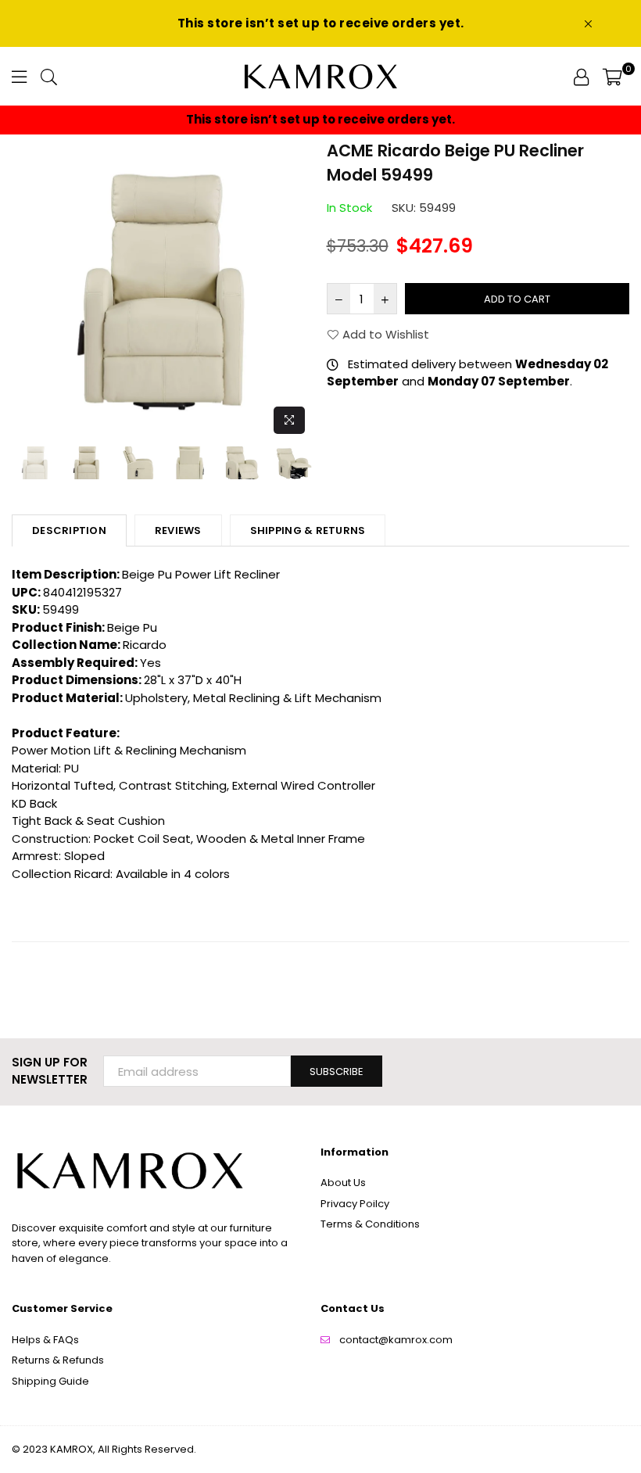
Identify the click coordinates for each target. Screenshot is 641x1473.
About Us (343, 1182)
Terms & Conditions (370, 1224)
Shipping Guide (50, 1381)
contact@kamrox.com (396, 1339)
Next (301, 289)
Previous (25, 289)
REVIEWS (178, 530)
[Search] (49, 76)
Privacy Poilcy (354, 1203)
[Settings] (581, 76)
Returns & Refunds (58, 1360)
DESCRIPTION (69, 530)
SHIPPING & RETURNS (308, 530)
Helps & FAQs (45, 1339)
